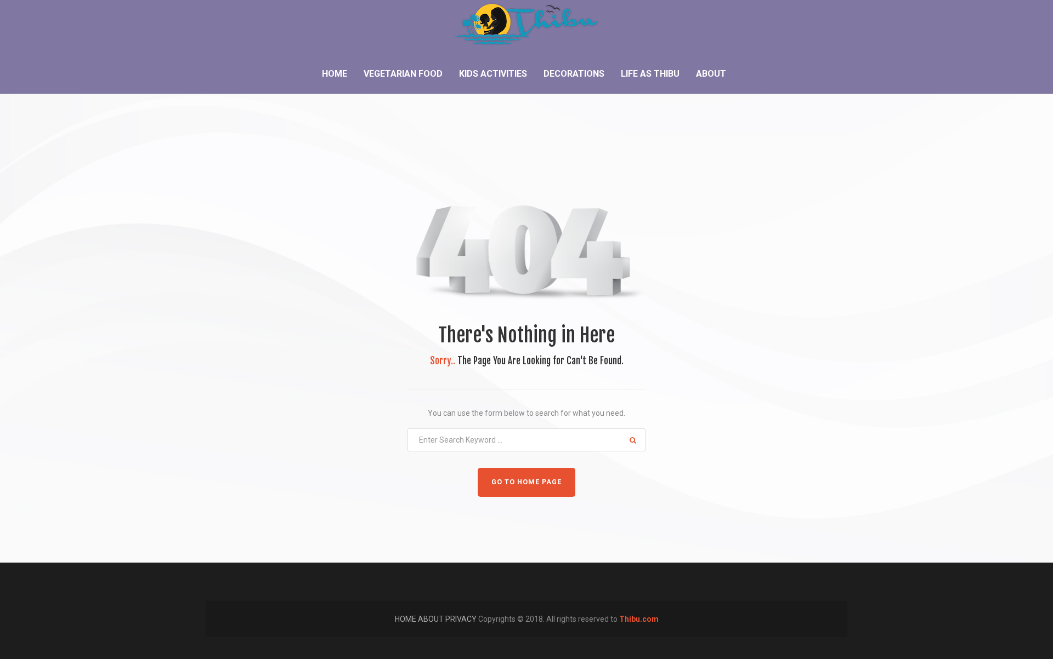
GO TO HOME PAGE (526, 482)
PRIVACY (461, 619)
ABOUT (431, 619)
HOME (406, 619)
